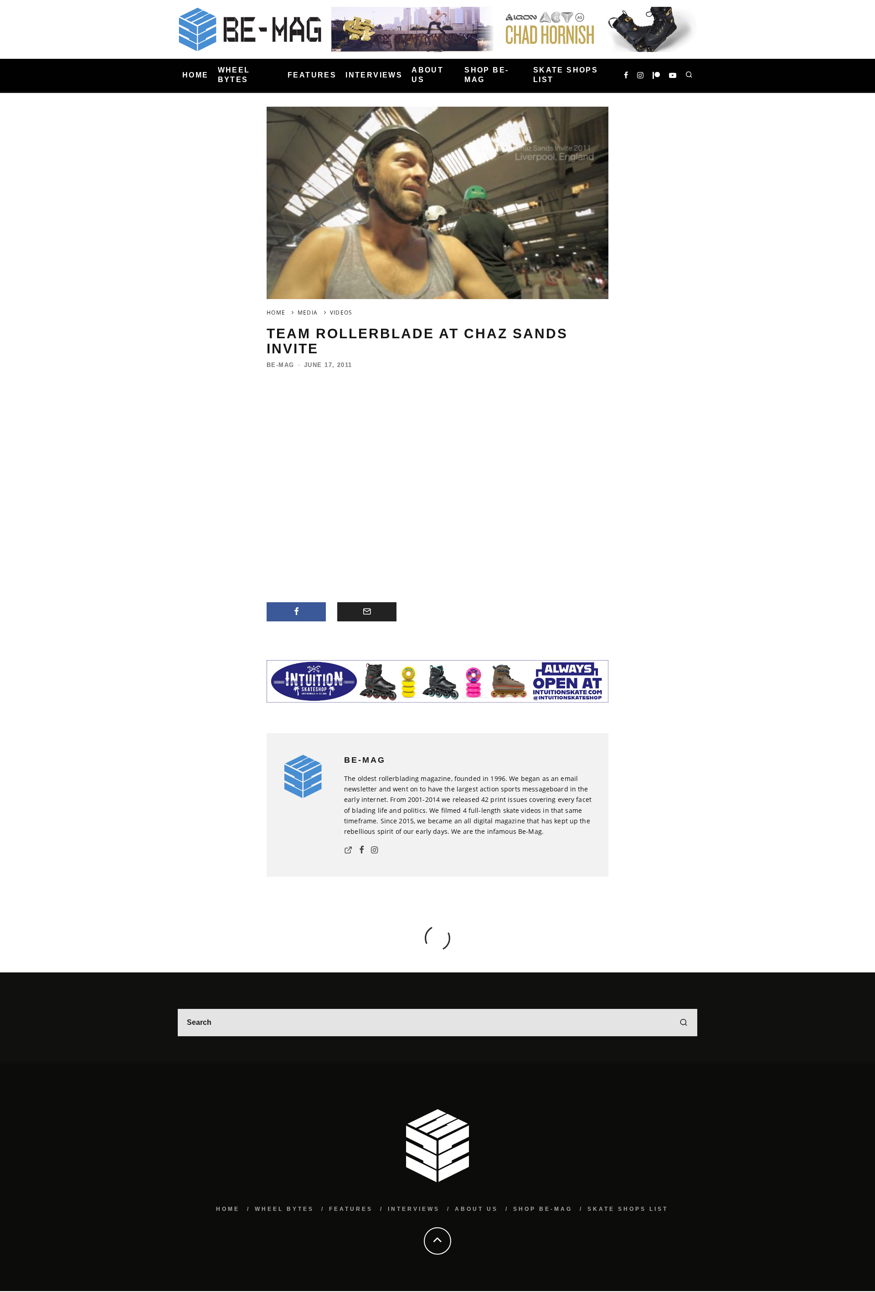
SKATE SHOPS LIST (565, 74)
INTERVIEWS (373, 75)
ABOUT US (427, 74)
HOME (195, 75)
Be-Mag (280, 365)
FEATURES (312, 75)
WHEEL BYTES (234, 74)
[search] (683, 1022)
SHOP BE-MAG (486, 74)
